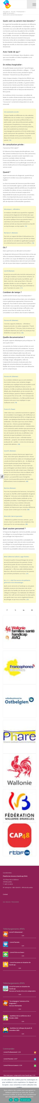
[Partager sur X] (15, 610)
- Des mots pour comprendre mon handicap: (17, 1075)
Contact (5, 894)
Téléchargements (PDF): (14, 929)
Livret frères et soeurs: (11, 1065)
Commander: (9, 1048)
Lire (23, 936)
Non (16, 1100)
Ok (11, 1100)
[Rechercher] (28, 4)
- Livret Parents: (8, 1059)
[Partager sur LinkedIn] (24, 610)
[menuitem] (28, 4)
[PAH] (16, 4)
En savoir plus (25, 1100)
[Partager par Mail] (32, 610)
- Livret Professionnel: (10, 1052)
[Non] (36, 1095)
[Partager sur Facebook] (7, 610)
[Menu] (33, 4)
